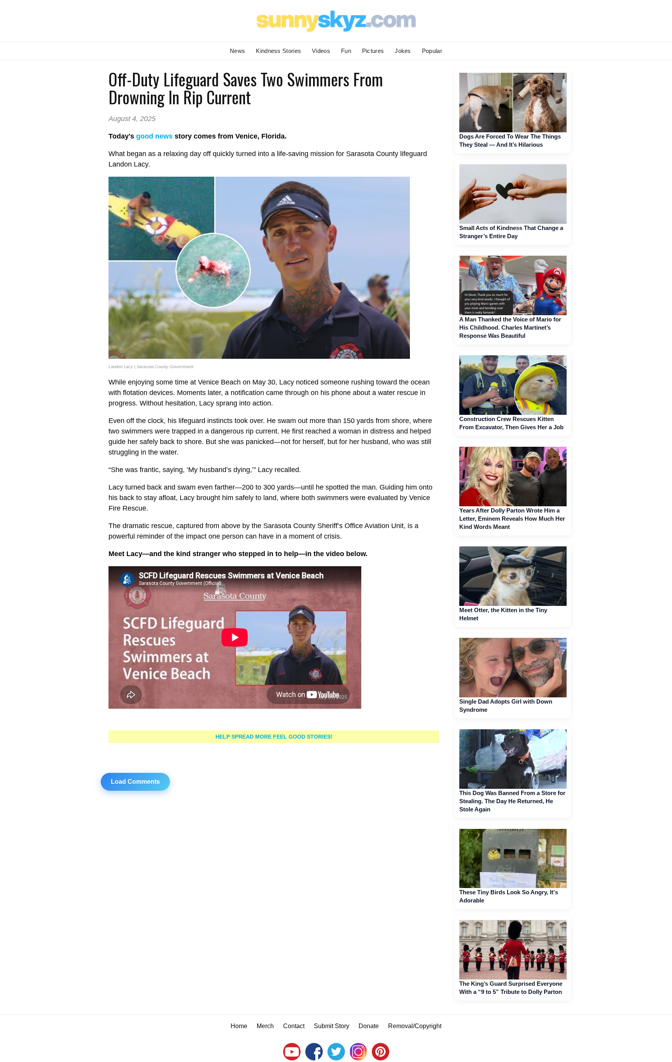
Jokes (403, 50)
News (237, 50)
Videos (321, 50)
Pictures (373, 50)
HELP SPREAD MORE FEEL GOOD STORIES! (273, 737)
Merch (265, 1026)
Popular (432, 50)
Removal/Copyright (414, 1026)
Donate (369, 1026)
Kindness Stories (278, 50)
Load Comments (135, 781)
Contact (293, 1026)
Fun (346, 50)
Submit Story (331, 1026)
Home (239, 1026)
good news (154, 136)
